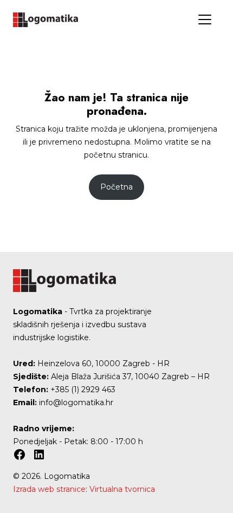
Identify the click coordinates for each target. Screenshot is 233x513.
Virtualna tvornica (122, 489)
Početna (116, 187)
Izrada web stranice (49, 489)
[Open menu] (205, 19)
